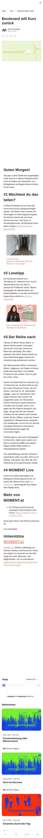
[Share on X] (7, 35)
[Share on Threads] (11, 35)
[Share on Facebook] (3, 35)
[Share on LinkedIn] (15, 35)
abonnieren (22, 696)
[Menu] (40, 3)
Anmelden (10, 696)
